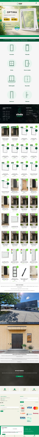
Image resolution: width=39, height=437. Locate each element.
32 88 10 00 (30, 110)
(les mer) (17, 432)
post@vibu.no (30, 112)
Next (38, 20)
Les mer (18, 411)
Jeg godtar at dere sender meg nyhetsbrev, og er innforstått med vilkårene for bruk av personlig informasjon (10, 409)
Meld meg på (19, 376)
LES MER (19, 292)
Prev (1, 20)
